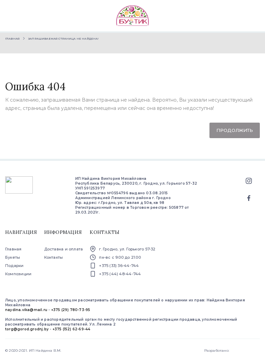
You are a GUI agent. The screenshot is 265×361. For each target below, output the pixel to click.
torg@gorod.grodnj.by (27, 329)
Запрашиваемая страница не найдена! (63, 38)
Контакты (53, 257)
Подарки (14, 265)
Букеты (12, 257)
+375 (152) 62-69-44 (71, 329)
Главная (12, 38)
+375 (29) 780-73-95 (70, 310)
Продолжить (234, 130)
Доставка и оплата (63, 249)
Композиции (18, 273)
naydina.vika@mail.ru (26, 310)
